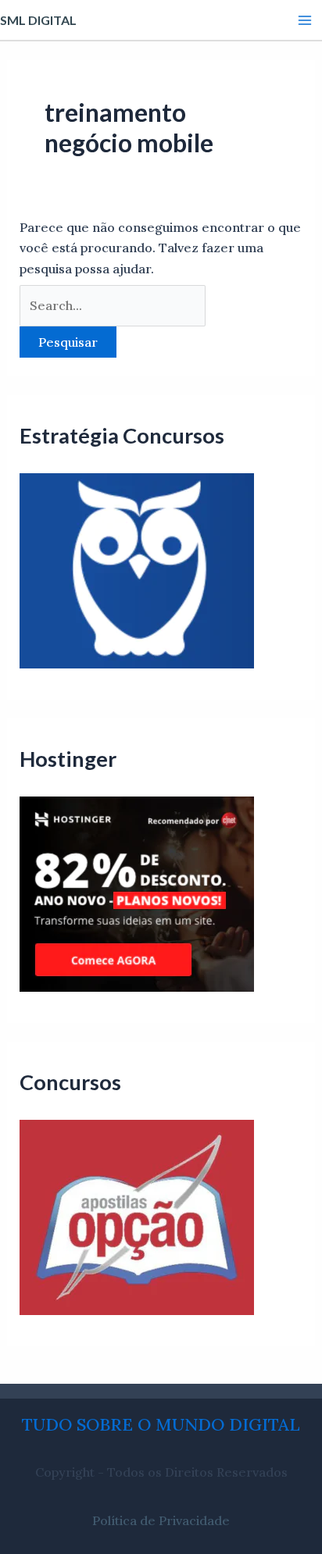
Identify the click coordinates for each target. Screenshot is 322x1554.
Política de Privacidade (161, 1520)
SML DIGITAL (38, 19)
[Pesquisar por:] (113, 305)
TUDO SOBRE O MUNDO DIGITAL (161, 1424)
